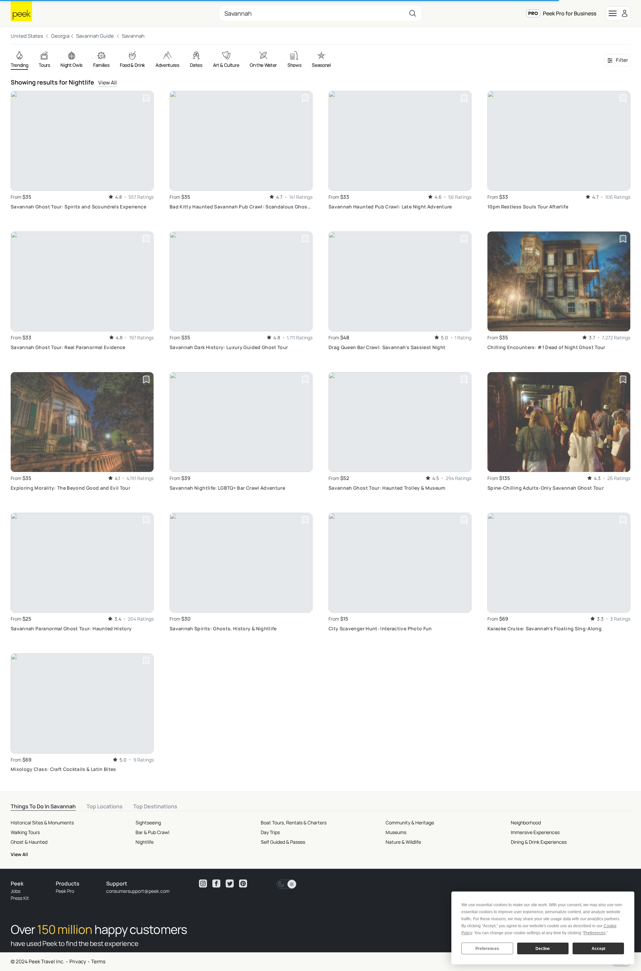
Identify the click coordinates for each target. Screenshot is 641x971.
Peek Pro (65, 891)
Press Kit (20, 898)
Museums (396, 832)
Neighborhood (526, 822)
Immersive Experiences (535, 832)
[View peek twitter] (230, 883)
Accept (598, 948)
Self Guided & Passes (283, 842)
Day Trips (270, 832)
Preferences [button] (595, 933)
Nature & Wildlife (403, 842)
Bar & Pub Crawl (152, 832)
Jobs (15, 891)
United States (27, 35)
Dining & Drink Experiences (539, 842)
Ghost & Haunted (29, 842)
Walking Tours (25, 832)
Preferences (487, 948)
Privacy (77, 961)
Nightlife (145, 842)
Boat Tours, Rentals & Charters (294, 822)
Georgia (60, 35)
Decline (543, 948)
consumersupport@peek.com (138, 891)
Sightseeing (148, 822)
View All (107, 82)
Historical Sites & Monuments (42, 822)
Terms (98, 961)
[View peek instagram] (203, 883)
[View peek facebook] (216, 883)
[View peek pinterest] (243, 883)
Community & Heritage (410, 822)
